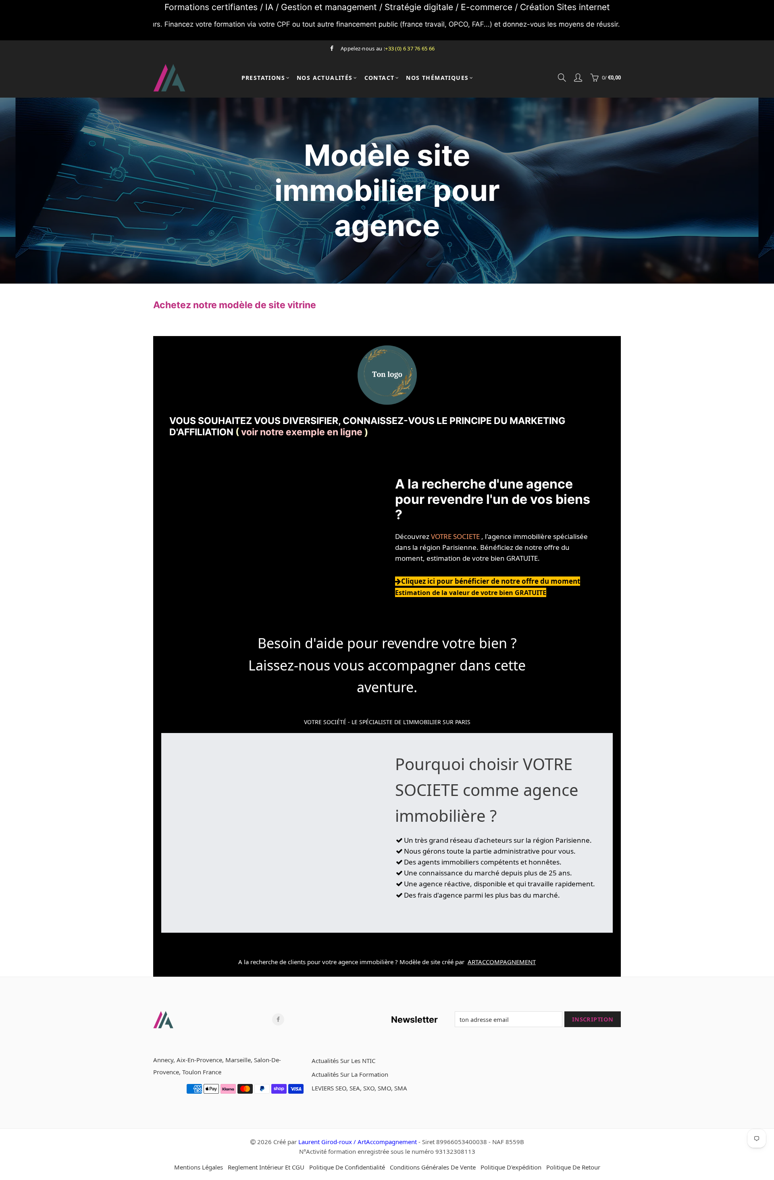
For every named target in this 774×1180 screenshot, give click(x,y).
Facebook (278, 1019)
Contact (379, 78)
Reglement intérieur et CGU (266, 1167)
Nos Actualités (325, 78)
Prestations (263, 78)
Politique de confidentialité (347, 1167)
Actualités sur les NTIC (343, 1061)
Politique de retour (573, 1167)
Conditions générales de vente (433, 1167)
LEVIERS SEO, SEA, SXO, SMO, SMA (359, 1088)
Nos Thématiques (437, 78)
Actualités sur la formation (350, 1074)
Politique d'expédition (511, 1167)
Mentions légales (198, 1167)
